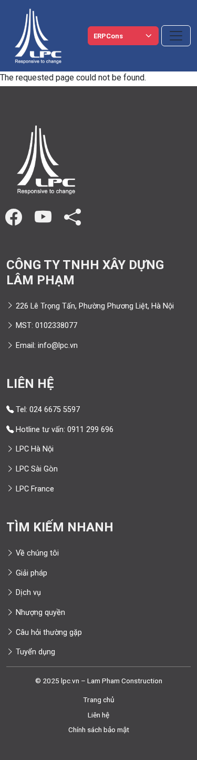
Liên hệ (98, 715)
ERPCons (108, 36)
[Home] (37, 35)
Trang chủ (99, 699)
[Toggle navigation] (176, 35)
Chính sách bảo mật (98, 729)
